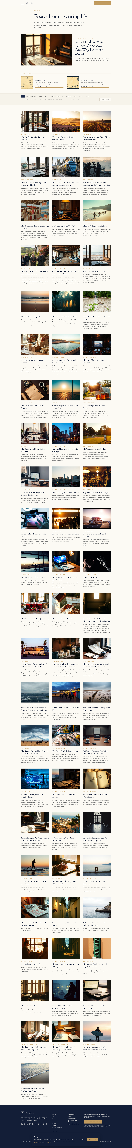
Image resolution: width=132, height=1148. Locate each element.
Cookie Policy (37, 1142)
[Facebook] (24, 1124)
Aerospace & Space (61, 99)
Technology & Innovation (29, 99)
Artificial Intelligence (47, 99)
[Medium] (35, 1124)
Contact (88, 3)
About (44, 3)
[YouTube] (38, 1124)
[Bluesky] (44, 1124)
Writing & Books (31, 96)
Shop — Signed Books (102, 3)
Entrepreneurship (71, 96)
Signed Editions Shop (73, 1124)
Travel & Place (43, 96)
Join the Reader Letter (93, 1121)
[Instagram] (30, 1124)
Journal (80, 3)
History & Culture (84, 96)
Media (73, 3)
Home (38, 3)
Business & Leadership (56, 96)
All (23, 96)
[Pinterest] (33, 1124)
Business (58, 3)
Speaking (54, 1131)
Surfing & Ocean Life (76, 99)
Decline (81, 1139)
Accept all (92, 1139)
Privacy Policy (47, 1142)
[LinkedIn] (22, 1124)
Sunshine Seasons (72, 1118)
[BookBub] (46, 1124)
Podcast (66, 3)
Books (51, 3)
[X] (27, 1124)
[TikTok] (41, 1124)
